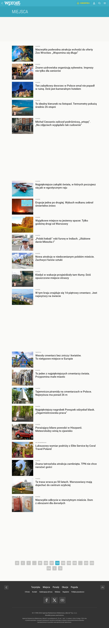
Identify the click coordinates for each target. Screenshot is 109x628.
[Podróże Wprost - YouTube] (62, 600)
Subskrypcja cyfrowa (45, 592)
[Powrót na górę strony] (102, 587)
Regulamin (66, 592)
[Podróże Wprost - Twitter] (54, 600)
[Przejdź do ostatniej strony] (60, 568)
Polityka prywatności (77, 592)
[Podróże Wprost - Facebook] (46, 600)
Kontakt (34, 592)
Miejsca (20, 11)
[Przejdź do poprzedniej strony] (23, 563)
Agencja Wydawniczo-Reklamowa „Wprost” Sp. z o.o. (59, 613)
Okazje (65, 587)
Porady (56, 587)
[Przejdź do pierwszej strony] (17, 563)
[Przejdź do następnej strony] (54, 568)
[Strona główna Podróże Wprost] (12, 3)
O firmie (27, 592)
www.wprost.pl (58, 622)
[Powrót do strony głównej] (6, 587)
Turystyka (35, 587)
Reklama (57, 592)
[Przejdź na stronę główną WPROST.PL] (2, 3)
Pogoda (74, 587)
